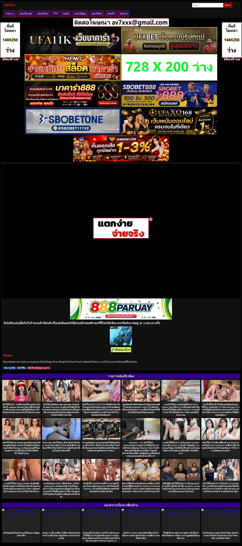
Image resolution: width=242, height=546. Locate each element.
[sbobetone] (73, 133)
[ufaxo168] (169, 133)
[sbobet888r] (169, 107)
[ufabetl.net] (169, 53)
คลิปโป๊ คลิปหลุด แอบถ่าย (38, 368)
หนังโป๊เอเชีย (26, 13)
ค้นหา (228, 5)
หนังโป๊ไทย (42, 13)
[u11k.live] (73, 53)
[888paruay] (121, 238)
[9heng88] (73, 80)
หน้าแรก (10, 13)
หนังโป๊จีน (21, 368)
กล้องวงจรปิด (9, 368)
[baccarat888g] (73, 107)
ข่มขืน (66, 13)
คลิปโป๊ (110, 13)
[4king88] (121, 161)
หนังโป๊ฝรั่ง (97, 13)
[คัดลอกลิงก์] (121, 350)
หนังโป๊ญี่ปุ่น (80, 13)
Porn (55, 13)
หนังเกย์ (123, 13)
